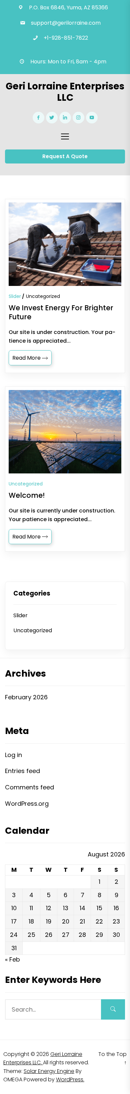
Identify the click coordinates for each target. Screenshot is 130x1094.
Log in (13, 755)
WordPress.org (27, 803)
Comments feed (29, 787)
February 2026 (26, 697)
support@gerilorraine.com (66, 23)
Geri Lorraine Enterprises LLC (65, 92)
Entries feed (22, 771)
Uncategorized (43, 296)
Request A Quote (65, 156)
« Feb (12, 959)
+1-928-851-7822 (66, 38)
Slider (15, 296)
